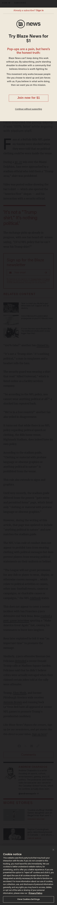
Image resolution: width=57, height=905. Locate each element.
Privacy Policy (35, 893)
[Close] (53, 849)
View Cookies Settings (28, 899)
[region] (28, 875)
